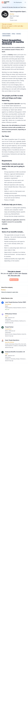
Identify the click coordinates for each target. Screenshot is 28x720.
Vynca (6, 315)
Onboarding (21, 345)
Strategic (18, 358)
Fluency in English (6, 33)
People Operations (9, 307)
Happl (6, 353)
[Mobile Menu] (25, 2)
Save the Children (9, 342)
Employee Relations (17, 307)
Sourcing (18, 33)
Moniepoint (8, 304)
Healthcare (21, 320)
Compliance (7, 320)
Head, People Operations (12, 340)
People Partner (9, 327)
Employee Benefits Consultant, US (15, 351)
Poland (11, 18)
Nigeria (6, 306)
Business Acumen (8, 334)
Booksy (12, 14)
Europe (16, 344)
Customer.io (8, 329)
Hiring (13, 33)
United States (8, 319)
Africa (19, 344)
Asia (22, 344)
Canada (6, 344)
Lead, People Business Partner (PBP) (15, 302)
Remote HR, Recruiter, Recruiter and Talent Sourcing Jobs (14, 7)
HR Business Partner (11, 313)
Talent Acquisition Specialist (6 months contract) (18, 11)
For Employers (18, 2)
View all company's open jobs (9, 292)
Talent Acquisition (6, 35)
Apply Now (15, 279)
